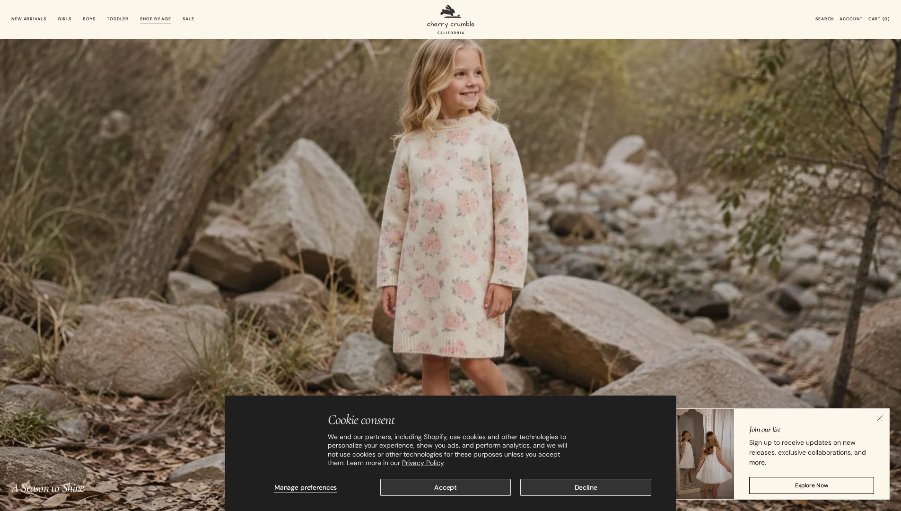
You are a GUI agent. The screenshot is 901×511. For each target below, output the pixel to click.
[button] (825, 19)
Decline (586, 487)
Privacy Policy (423, 462)
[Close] (879, 418)
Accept (445, 487)
